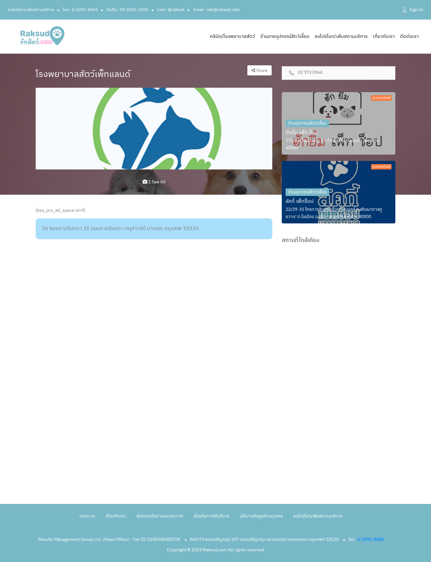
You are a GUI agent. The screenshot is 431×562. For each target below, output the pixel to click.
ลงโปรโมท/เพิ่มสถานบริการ (31, 9)
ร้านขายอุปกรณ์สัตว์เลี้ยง (284, 36)
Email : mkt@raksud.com (216, 9)
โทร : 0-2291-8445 (80, 9)
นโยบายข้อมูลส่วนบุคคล (261, 516)
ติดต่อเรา (409, 36)
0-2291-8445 (370, 539)
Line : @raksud (170, 9)
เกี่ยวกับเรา (384, 36)
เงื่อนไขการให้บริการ (211, 516)
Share (261, 70)
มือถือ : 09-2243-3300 (127, 9)
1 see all (156, 182)
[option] (154, 129)
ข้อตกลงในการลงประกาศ (159, 516)
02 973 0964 (310, 72)
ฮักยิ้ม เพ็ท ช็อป (302, 132)
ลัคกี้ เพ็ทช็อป (300, 201)
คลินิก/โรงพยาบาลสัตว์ (232, 36)
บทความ (87, 516)
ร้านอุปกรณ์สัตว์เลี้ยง (307, 123)
